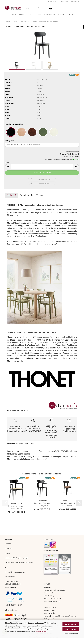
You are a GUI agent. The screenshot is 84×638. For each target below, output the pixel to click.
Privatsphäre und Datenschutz (14, 572)
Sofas (30, 15)
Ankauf (71, 15)
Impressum (8, 548)
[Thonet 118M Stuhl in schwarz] (42, 45)
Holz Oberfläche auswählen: (14, 124)
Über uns (8, 544)
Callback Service (10, 577)
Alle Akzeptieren (70, 624)
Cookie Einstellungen (11, 581)
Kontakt (7, 553)
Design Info (12, 195)
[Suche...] (38, 8)
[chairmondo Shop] (13, 7)
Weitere (61, 15)
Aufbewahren (49, 15)
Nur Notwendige (70, 629)
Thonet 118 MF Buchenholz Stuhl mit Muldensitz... (42, 502)
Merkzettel (76, 1)
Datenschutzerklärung (41, 631)
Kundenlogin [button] (64, 1)
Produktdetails (26, 195)
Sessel (22, 15)
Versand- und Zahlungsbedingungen (16, 558)
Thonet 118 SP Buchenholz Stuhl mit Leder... (67, 502)
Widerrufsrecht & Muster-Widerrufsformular (19, 562)
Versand (40, 195)
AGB (6, 567)
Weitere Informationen (71, 634)
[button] (52, 1)
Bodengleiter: (9, 141)
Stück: (7, 163)
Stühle (13, 15)
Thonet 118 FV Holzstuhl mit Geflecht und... (16, 505)
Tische (38, 15)
